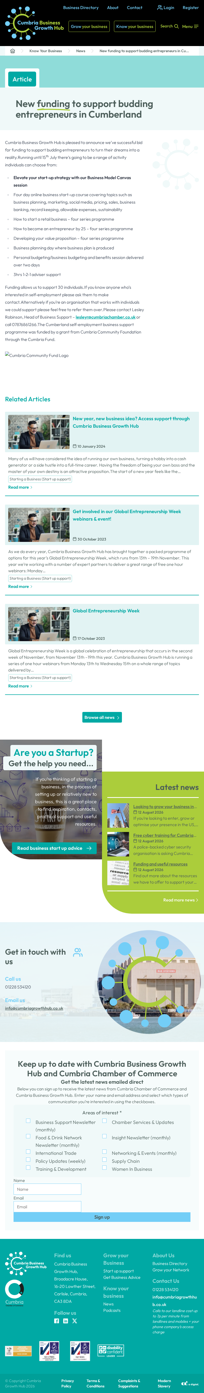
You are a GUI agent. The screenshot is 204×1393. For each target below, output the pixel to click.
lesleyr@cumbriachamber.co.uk (105, 317)
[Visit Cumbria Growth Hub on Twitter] (74, 1321)
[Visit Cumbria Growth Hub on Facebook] (56, 1321)
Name (19, 1180)
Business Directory (81, 7)
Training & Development (61, 1169)
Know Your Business (45, 50)
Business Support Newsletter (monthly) (66, 1126)
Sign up (102, 1217)
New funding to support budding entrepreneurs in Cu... (144, 50)
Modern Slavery (164, 1383)
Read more (18, 487)
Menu (187, 26)
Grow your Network (170, 1269)
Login (169, 7)
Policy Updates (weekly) (61, 1161)
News (80, 50)
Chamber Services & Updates (143, 1122)
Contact (134, 7)
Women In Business (132, 1169)
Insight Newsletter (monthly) (141, 1138)
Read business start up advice (49, 848)
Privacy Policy (67, 1383)
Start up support (118, 1271)
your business (89, 26)
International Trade (56, 1153)
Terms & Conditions (95, 1383)
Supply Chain (126, 1161)
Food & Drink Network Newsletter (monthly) (59, 1141)
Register (191, 7)
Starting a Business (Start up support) (40, 479)
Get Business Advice (122, 1277)
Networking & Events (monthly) (144, 1153)
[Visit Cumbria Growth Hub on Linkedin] (65, 1321)
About (112, 7)
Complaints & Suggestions (129, 1383)
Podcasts (112, 1310)
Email (19, 1198)
